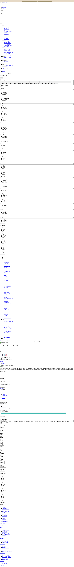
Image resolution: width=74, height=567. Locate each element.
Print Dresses (4, 113)
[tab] (38, 270)
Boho (3, 106)
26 (51, 81)
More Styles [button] (4, 338)
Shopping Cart (4, 7)
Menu (1, 23)
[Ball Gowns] (2, 430)
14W (65, 81)
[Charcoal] (3, 355)
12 (28, 81)
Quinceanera (4, 100)
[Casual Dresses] (3, 428)
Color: (1, 353)
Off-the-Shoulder (5, 194)
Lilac (3, 237)
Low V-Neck (5, 193)
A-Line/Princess (5, 205)
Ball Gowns (4, 105)
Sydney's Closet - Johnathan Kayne (8, 321)
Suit (3, 117)
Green (4, 229)
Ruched (4, 131)
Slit (3, 132)
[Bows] (2, 447)
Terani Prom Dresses (6, 281)
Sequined (4, 172)
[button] (3, 25)
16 (34, 81)
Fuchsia (4, 241)
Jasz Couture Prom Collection (8, 268)
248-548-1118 (5, 2)
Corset (4, 126)
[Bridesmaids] (3, 427)
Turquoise (4, 480)
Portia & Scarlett (6, 280)
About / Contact (4, 407)
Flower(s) (4, 157)
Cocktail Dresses (5, 93)
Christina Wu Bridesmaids (5, 540)
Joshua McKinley (4, 516)
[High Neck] (2, 458)
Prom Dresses (5, 99)
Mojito (4, 227)
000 (3, 81)
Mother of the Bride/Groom (6, 98)
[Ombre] (1, 444)
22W (11, 83)
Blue (3, 234)
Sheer (3, 139)
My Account (3, 6)
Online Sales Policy (3, 361)
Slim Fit (4, 207)
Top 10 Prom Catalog (5, 521)
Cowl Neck (4, 190)
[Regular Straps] (2, 469)
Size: (1, 351)
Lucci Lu (5, 277)
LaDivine (5, 275)
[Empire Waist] (2, 461)
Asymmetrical (5, 179)
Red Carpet (4, 101)
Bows (3, 154)
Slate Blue (4, 233)
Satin (3, 171)
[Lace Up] (2, 439)
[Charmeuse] (1, 449)
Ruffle (4, 160)
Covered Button (5, 136)
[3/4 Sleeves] (3, 465)
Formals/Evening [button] (2, 544)
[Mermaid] (2, 462)
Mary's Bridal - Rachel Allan (6, 534)
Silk (3, 173)
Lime (3, 230)
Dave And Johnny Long (7, 266)
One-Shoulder (5, 195)
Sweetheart (4, 200)
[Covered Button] (2, 438)
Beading (4, 153)
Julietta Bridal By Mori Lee (7, 293)
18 (38, 81)
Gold (3, 248)
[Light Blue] (4, 355)
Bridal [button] (3, 288)
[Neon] (1, 443)
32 (61, 81)
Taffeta (4, 174)
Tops (3, 118)
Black (4, 498)
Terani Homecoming (6, 332)
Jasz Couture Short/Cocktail (7, 327)
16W (69, 81)
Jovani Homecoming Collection (8, 328)
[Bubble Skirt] (3, 434)
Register (3, 8)
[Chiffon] (1, 450)
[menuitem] (38, 6)
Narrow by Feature (4, 87)
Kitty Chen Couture (4, 532)
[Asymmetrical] (2, 454)
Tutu (3, 119)
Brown (4, 249)
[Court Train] (2, 455)
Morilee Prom (4, 519)
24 (48, 81)
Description (3, 363)
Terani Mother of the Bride (7, 318)
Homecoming (5, 97)
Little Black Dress (5, 109)
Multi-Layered (5, 128)
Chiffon (4, 166)
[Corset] (3, 436)
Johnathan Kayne (6, 272)
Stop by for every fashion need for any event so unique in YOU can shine (37, 1)
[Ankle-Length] (2, 453)
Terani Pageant (6, 287)
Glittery (4, 145)
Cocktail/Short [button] (2, 553)
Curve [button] (1, 549)
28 (28, 421)
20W (7, 83)
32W (32, 83)
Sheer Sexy (4, 115)
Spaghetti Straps (5, 221)
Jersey (4, 168)
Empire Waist (5, 206)
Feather (4, 156)
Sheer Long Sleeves (5, 214)
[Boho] (2, 431)
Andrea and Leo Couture (7, 262)
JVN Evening (5, 315)
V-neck (4, 201)
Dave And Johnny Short (5, 555)
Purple (4, 236)
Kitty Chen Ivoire (6, 297)
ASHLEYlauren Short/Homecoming (9, 324)
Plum (3, 243)
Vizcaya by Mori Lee (7, 337)
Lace (3, 159)
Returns (3, 391)
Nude (3, 247)
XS (39, 83)
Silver (4, 251)
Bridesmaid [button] (2, 538)
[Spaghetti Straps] (2, 470)
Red (3, 492)
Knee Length (4, 183)
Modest (4, 111)
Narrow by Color (4, 225)
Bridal (4, 90)
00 (4, 421)
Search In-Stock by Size (5, 79)
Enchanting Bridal (6, 292)
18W (3, 83)
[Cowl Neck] (2, 457)
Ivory (3, 246)
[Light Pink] (6, 355)
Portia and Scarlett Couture (7, 286)
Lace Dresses (5, 108)
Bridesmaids (4, 91)
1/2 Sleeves (4, 211)
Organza (4, 170)
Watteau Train (5, 186)
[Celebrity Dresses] (3, 435)
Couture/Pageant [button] (5, 284)
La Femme (5, 276)
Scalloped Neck (5, 197)
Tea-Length (4, 185)
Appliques (4, 152)
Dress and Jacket (5, 107)
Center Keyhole (5, 125)
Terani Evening (4, 547)
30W (28, 83)
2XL (56, 83)
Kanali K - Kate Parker (7, 309)
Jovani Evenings (6, 314)
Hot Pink (4, 240)
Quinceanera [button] (4, 333)
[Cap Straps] (2, 468)
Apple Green (4, 228)
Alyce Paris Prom (4, 508)
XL (52, 83)
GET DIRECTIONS (3, 404)
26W (20, 83)
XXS (36, 83)
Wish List (3, 399)
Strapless (4, 199)
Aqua (3, 231)
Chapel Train (4, 180)
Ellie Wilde (5, 267)
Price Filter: (3, 76)
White (4, 252)
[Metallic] (1, 442)
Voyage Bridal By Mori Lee (7, 303)
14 (31, 81)
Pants (3, 112)
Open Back (4, 129)
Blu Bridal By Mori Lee (7, 294)
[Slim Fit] (2, 463)
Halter (4, 191)
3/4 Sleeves (4, 212)
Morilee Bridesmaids (5, 542)
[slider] (66, 413)
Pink (3, 239)
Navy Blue (4, 235)
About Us (3, 394)
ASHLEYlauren (6, 259)
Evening (4, 95)
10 (24, 81)
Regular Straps (5, 220)
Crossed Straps (5, 137)
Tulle (3, 175)
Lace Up (4, 138)
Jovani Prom (3, 513)
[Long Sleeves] (3, 466)
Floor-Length (5, 182)
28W (24, 83)
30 (58, 81)
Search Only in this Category (5, 75)
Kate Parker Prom (6, 263)
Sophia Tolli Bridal (6, 302)
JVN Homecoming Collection (8, 331)
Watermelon (4, 242)
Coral (3, 245)
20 (41, 81)
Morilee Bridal (6, 301)
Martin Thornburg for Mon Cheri (8, 298)
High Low (4, 127)
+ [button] (2, 258)
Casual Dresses (5, 92)
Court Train (4, 181)
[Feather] (1, 451)
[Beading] (2, 446)
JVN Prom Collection (7, 271)
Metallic (4, 146)
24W (16, 83)
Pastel (3, 148)
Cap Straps (4, 219)
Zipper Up (4, 140)
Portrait (4, 196)
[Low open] (2, 440)
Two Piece (4, 120)
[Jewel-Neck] (2, 459)
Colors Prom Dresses (5, 510)
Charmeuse (4, 165)
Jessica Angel (5, 308)
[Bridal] (3, 426)
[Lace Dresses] (2, 432)
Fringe (4, 158)
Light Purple (4, 486)
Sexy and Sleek (5, 114)
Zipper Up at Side (5, 141)
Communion (4, 94)
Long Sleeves (5, 213)
